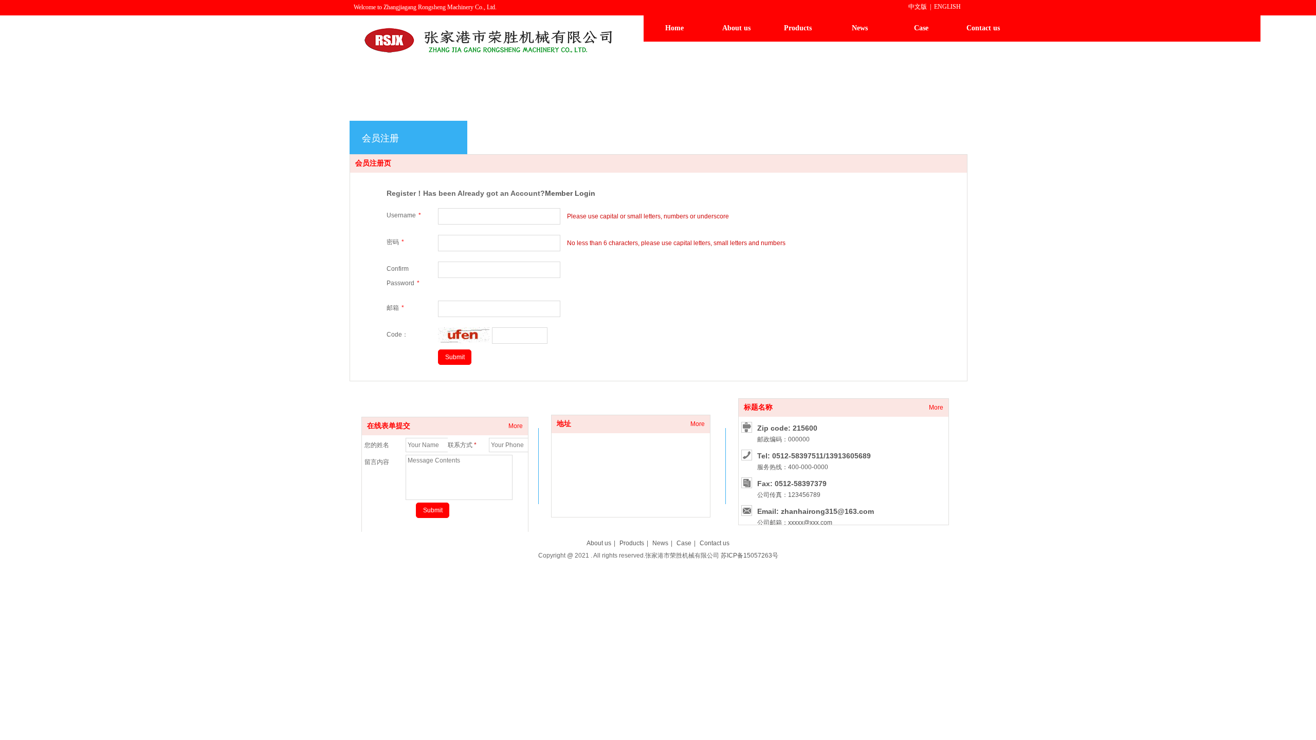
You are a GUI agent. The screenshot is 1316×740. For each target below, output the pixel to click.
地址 (564, 424)
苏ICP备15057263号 (749, 555)
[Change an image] (463, 342)
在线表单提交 (388, 426)
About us (599, 543)
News (660, 543)
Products (631, 543)
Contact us (714, 543)
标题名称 (758, 407)
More (697, 424)
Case (684, 543)
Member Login (570, 193)
